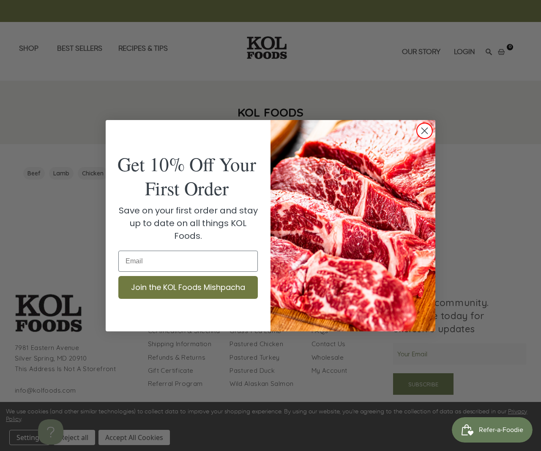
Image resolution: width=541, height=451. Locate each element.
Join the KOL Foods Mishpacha (188, 287)
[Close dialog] (424, 130)
